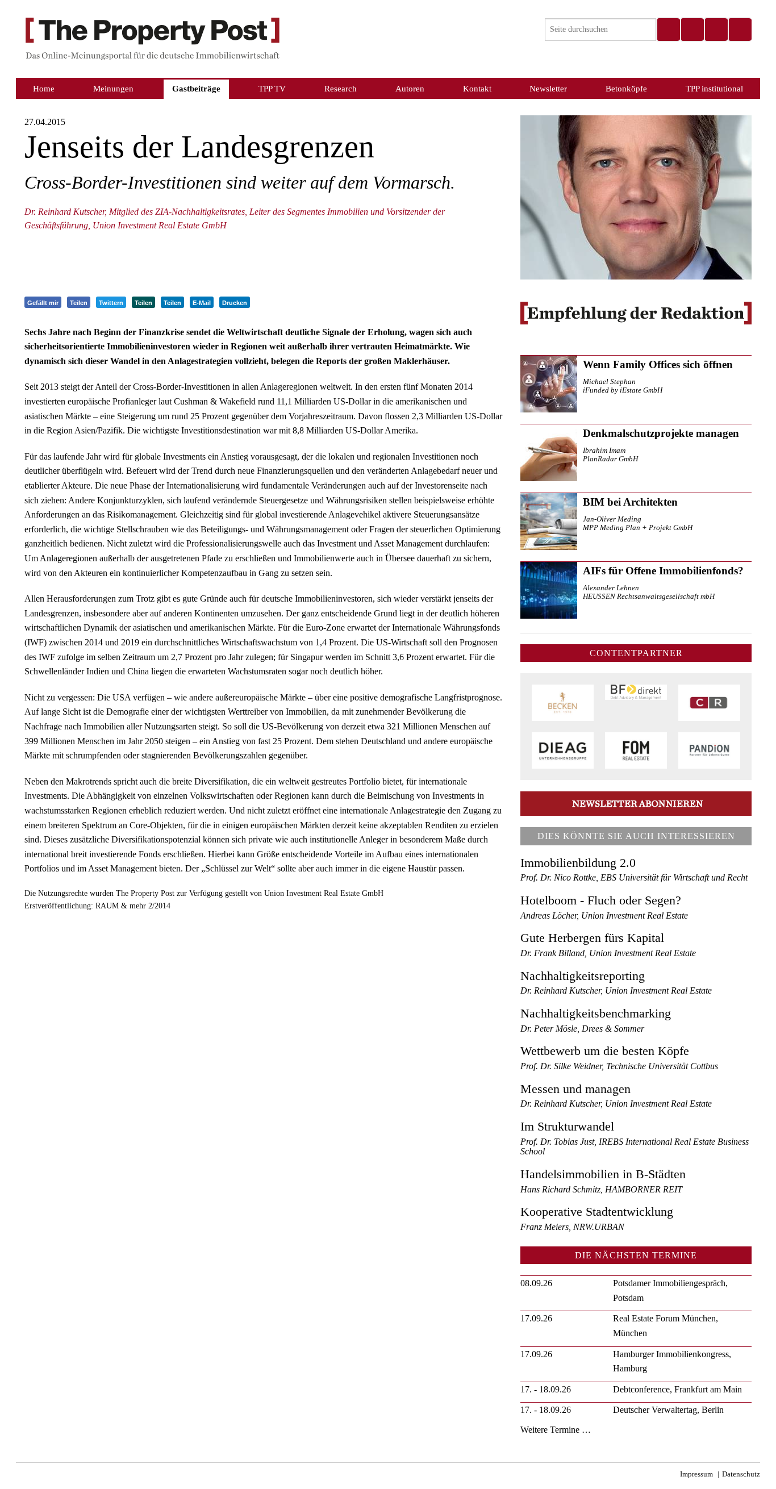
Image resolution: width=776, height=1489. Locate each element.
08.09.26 (536, 1283)
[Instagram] (692, 29)
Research (340, 88)
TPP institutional (714, 88)
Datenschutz (741, 1474)
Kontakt (477, 88)
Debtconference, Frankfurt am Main (677, 1389)
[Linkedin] (716, 29)
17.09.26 (536, 1318)
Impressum (696, 1474)
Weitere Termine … (555, 1429)
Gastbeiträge (196, 88)
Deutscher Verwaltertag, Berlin (668, 1410)
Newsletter (548, 88)
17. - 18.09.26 (545, 1389)
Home (44, 88)
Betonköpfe (626, 88)
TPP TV (272, 88)
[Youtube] (740, 29)
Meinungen (113, 88)
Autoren (409, 88)
